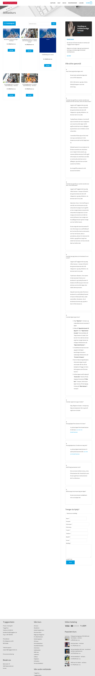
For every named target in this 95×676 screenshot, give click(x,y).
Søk (54, 23)
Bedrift (68, 537)
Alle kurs (36, 626)
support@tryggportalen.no (10, 650)
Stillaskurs (36, 661)
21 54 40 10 (10, 630)
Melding (68, 543)
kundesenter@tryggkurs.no (10, 632)
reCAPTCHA (69, 559)
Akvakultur (36, 628)
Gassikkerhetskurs (38, 645)
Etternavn (69, 524)
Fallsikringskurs (38, 639)
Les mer (11, 50)
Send (70, 562)
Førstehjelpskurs (38, 643)
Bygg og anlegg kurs (39, 634)
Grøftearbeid (37, 650)
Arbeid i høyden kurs (39, 630)
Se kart (5, 668)
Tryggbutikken (37, 675)
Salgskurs (36, 659)
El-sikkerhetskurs (38, 637)
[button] (78, 70)
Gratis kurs (36, 648)
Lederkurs (36, 654)
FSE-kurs (36, 641)
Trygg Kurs (36, 673)
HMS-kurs (36, 652)
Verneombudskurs (38, 663)
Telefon (68, 533)
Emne (68, 540)
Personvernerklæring (8, 654)
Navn (67, 518)
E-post (68, 530)
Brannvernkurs (37, 632)
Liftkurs (36, 656)
